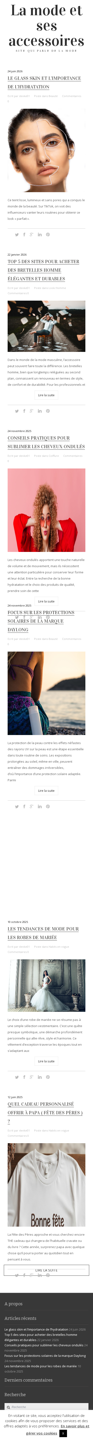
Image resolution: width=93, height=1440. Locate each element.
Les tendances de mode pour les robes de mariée (41, 1366)
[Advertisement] (46, 864)
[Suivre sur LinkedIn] (39, 234)
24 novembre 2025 (19, 431)
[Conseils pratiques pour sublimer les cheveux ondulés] (46, 510)
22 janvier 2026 (17, 254)
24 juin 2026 (15, 71)
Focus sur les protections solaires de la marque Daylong (41, 621)
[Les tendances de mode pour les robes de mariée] (46, 985)
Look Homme (57, 288)
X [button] (63, 1433)
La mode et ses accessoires (46, 25)
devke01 (24, 96)
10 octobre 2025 (18, 922)
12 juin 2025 (15, 1097)
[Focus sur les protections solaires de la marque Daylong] (46, 693)
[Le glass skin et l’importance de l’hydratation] (46, 150)
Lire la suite (46, 395)
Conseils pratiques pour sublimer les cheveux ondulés (44, 1345)
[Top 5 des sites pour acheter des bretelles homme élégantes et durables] (46, 326)
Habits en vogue (59, 946)
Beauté (53, 96)
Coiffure (54, 456)
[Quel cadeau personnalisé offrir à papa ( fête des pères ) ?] (46, 1185)
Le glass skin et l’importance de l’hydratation (36, 1329)
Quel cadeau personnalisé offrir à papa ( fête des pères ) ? (45, 1112)
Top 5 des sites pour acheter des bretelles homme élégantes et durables (43, 270)
